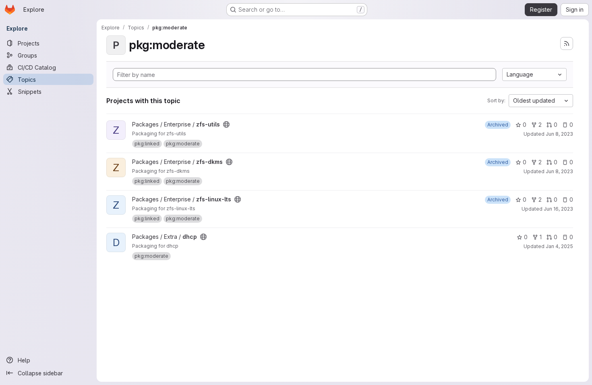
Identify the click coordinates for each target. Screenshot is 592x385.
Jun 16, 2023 (558, 209)
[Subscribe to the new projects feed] (566, 43)
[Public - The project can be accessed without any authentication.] (226, 124)
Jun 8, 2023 (559, 134)
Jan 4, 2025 (559, 246)
